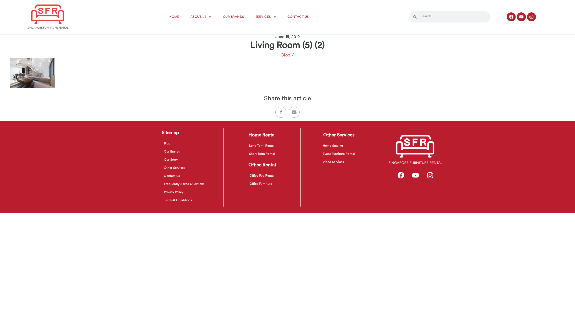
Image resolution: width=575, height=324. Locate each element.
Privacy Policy (173, 192)
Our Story (171, 159)
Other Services (174, 167)
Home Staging (333, 145)
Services (263, 16)
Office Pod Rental (262, 175)
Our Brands (233, 16)
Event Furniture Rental (339, 153)
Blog (286, 55)
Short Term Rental (262, 153)
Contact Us (298, 16)
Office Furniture (261, 183)
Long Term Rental (261, 145)
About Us (198, 16)
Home (174, 16)
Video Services (333, 162)
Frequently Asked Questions (184, 184)
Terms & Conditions (178, 200)
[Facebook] (511, 16)
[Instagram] (531, 16)
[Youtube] (521, 16)
